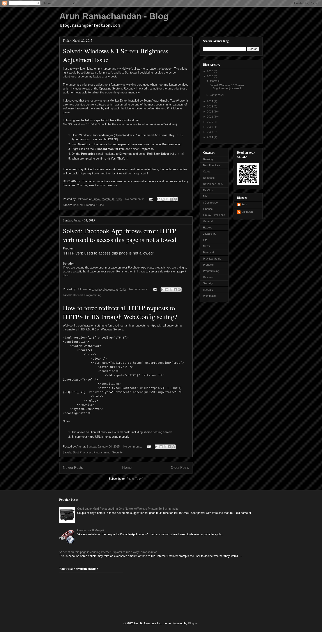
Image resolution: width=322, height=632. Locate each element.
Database (209, 177)
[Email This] (159, 199)
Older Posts (180, 467)
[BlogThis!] (163, 199)
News (206, 246)
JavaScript (209, 233)
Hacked (78, 205)
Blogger (193, 623)
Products (208, 264)
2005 (210, 131)
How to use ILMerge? (90, 530)
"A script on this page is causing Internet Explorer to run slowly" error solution (108, 552)
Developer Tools (213, 184)
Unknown (247, 211)
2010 (210, 121)
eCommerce (210, 202)
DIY (205, 196)
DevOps (208, 190)
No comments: (135, 199)
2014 (210, 101)
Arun (244, 204)
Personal (208, 252)
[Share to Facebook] (171, 199)
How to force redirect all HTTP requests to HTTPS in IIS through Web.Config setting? (120, 312)
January (215, 95)
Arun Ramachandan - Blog (113, 16)
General (208, 221)
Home (127, 467)
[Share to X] (167, 199)
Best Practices (82, 452)
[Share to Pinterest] (175, 199)
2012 (210, 111)
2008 (210, 126)
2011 (210, 116)
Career (207, 171)
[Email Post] (151, 199)
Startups (208, 289)
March (214, 81)
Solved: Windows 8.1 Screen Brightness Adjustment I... (227, 87)
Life (205, 240)
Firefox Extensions (214, 215)
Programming (92, 295)
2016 (210, 71)
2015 (210, 76)
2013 (210, 106)
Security (117, 452)
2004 (210, 137)
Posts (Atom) (134, 478)
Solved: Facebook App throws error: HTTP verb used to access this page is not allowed (119, 235)
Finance (208, 209)
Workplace (209, 295)
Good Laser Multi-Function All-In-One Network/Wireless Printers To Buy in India (127, 508)
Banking (208, 159)
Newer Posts (73, 467)
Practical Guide (94, 205)
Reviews (208, 277)
